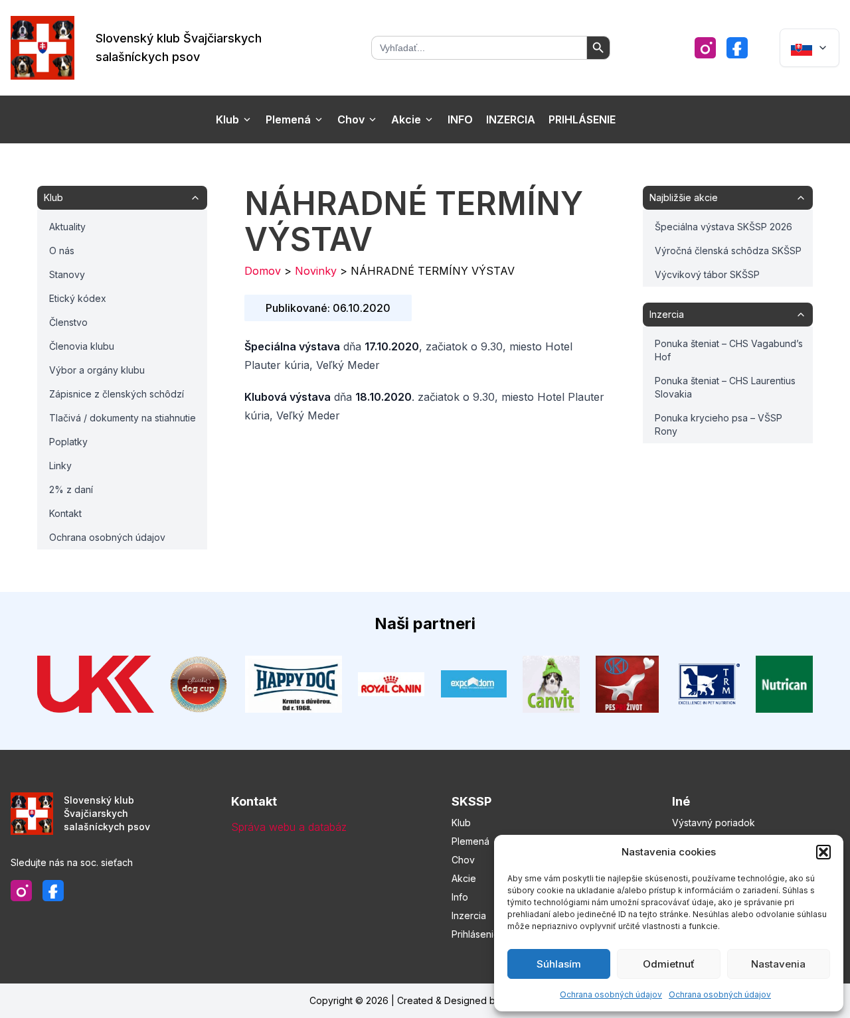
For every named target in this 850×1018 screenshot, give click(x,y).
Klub (227, 119)
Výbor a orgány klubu (97, 370)
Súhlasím (559, 964)
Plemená (288, 119)
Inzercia (510, 119)
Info (460, 119)
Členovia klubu (81, 346)
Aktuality (67, 226)
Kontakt (65, 513)
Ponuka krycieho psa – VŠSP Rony (718, 424)
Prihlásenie (582, 119)
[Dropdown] (809, 48)
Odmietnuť (669, 964)
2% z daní (71, 489)
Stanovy (67, 274)
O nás (61, 250)
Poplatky (68, 441)
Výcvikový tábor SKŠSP (707, 274)
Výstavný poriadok (713, 822)
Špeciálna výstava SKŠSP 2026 (723, 226)
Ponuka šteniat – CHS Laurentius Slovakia (725, 387)
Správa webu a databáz (289, 827)
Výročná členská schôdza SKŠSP (728, 250)
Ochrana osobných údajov (611, 994)
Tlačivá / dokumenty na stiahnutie (122, 417)
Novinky (316, 270)
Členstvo (68, 322)
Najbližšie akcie (683, 197)
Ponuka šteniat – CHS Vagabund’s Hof (729, 350)
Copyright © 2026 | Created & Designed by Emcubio (425, 1000)
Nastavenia (778, 964)
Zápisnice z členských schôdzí (116, 394)
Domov (262, 270)
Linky (60, 465)
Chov (351, 119)
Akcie (406, 119)
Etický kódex (77, 298)
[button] (823, 852)
